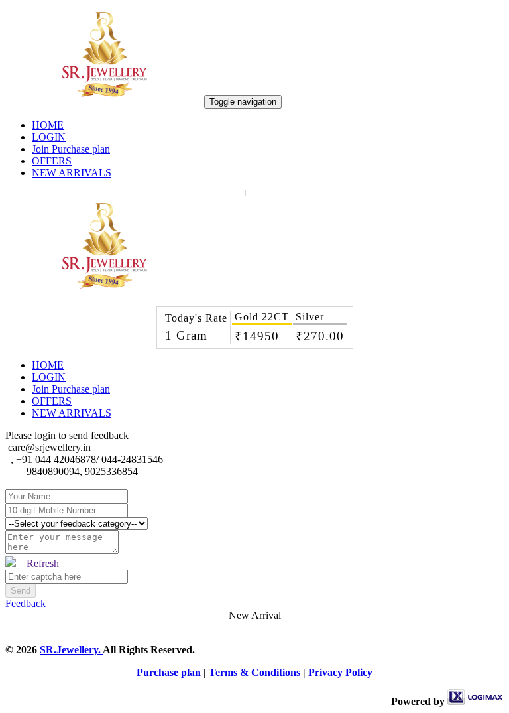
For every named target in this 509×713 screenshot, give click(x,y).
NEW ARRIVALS (71, 172)
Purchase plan (169, 672)
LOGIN (49, 137)
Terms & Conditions (254, 672)
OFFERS (52, 160)
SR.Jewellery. (71, 649)
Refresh (43, 563)
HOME (48, 125)
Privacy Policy (340, 672)
